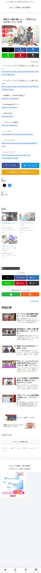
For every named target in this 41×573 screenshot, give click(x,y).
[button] (33, 55)
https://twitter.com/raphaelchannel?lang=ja (17, 134)
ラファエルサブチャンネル (11, 268)
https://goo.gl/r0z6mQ (9, 125)
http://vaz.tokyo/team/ (9, 107)
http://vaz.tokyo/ (7, 116)
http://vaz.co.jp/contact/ (10, 98)
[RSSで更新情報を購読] (30, 294)
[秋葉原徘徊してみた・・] (9, 216)
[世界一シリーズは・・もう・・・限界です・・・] (9, 239)
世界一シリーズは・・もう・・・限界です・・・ (9, 248)
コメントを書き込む (20, 442)
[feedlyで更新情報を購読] (11, 294)
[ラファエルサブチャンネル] (27, 216)
